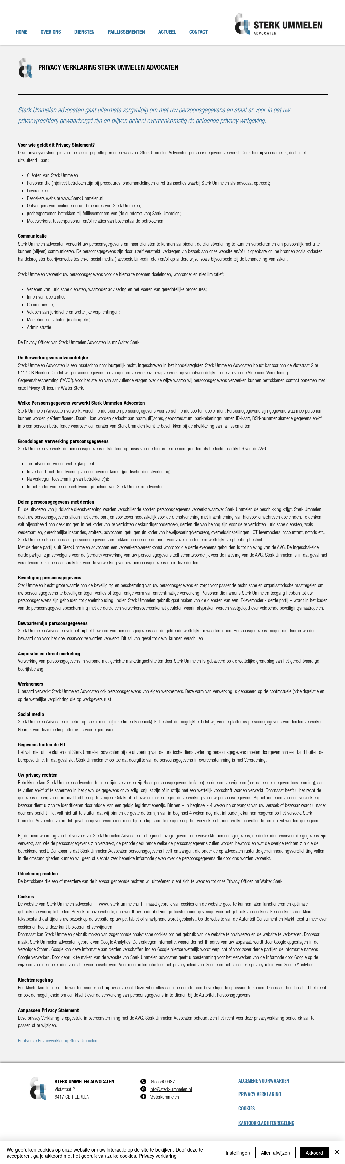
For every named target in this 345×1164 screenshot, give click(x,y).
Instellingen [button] (238, 1152)
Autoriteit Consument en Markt (266, 919)
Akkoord (314, 1152)
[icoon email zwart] (143, 1089)
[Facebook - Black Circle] (143, 1096)
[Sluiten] (337, 1152)
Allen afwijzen (275, 1152)
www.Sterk (71, 198)
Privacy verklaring (158, 1155)
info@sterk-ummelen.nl (171, 1089)
